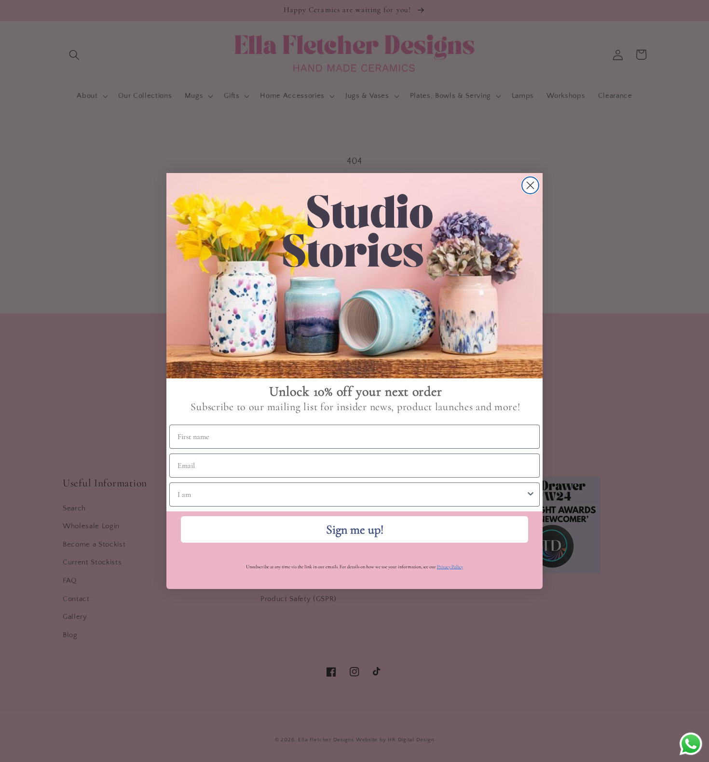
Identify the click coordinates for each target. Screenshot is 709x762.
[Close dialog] (530, 185)
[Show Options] (530, 494)
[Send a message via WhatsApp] (691, 744)
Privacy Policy (450, 567)
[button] (354, 275)
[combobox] (351, 494)
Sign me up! (354, 529)
